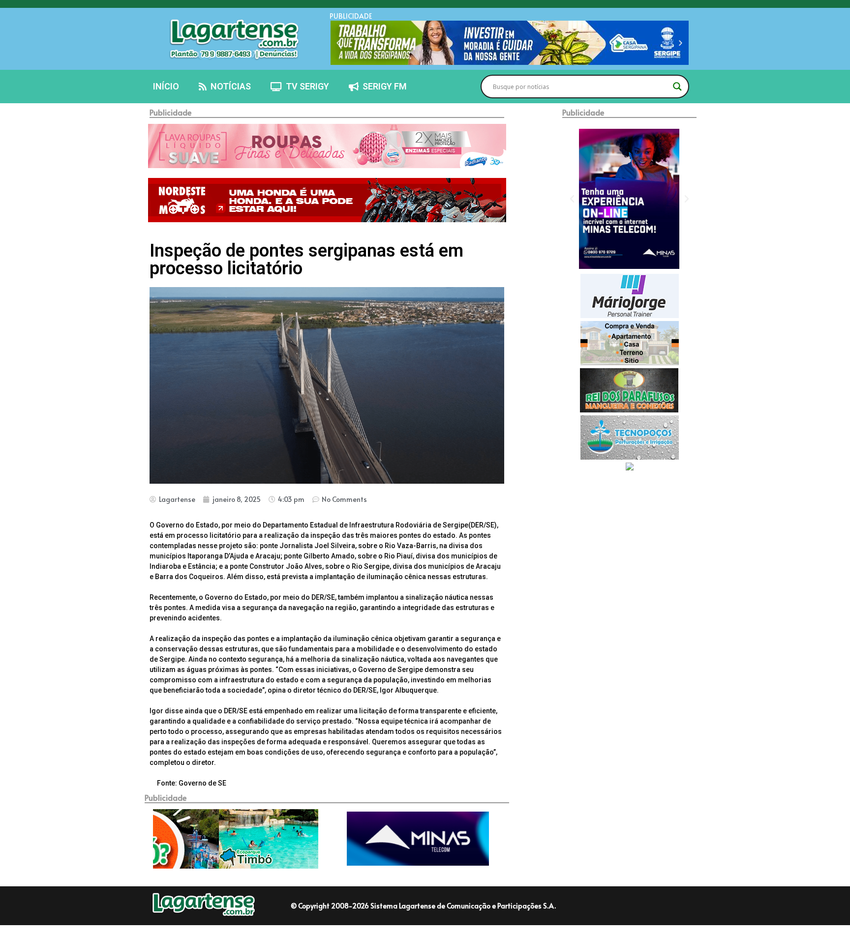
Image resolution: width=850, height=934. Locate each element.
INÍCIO (166, 86)
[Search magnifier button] (677, 86)
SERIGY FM (383, 86)
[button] (338, 43)
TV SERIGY (305, 86)
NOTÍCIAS (229, 86)
